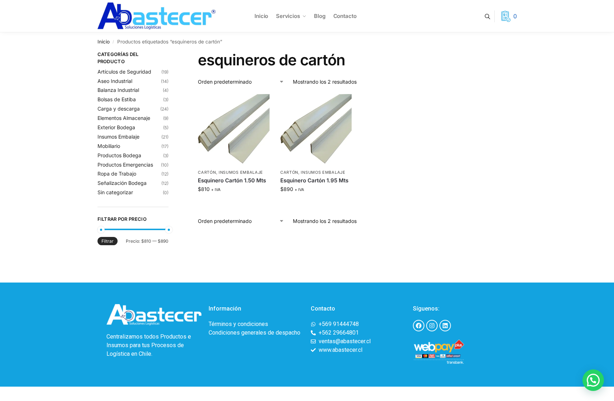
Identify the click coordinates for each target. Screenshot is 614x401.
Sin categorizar (115, 192)
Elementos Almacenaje (123, 118)
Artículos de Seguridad (124, 72)
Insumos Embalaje (241, 172)
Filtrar (107, 241)
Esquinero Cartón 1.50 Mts (232, 180)
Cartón (207, 172)
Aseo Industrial (114, 81)
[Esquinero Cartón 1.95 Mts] (316, 130)
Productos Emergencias (125, 165)
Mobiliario (108, 146)
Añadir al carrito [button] (234, 204)
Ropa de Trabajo (116, 174)
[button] (593, 380)
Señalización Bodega (122, 183)
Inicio (103, 42)
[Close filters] (170, 55)
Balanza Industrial (118, 90)
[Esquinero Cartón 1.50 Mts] (234, 130)
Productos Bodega (119, 155)
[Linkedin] (445, 325)
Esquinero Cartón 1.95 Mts (314, 180)
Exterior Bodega (116, 127)
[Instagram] (432, 325)
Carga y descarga (118, 109)
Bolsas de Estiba (116, 99)
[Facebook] (418, 325)
